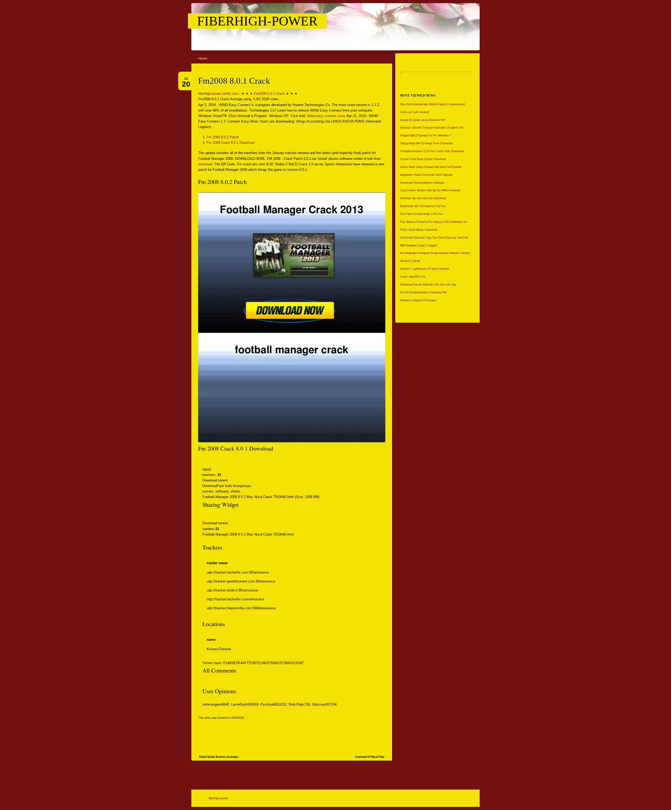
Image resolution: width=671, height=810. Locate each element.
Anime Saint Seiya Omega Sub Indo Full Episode (430, 166)
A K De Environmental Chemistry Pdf (423, 292)
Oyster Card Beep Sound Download (423, 159)
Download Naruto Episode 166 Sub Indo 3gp (428, 284)
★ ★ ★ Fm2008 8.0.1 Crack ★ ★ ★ (269, 94)
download (205, 164)
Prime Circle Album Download (418, 229)
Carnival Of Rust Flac (370, 756)
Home (202, 58)
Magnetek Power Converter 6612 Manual (426, 174)
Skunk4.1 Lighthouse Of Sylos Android (424, 268)
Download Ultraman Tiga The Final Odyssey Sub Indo (434, 237)
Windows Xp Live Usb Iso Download (423, 198)
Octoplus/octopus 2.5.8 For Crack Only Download (432, 151)
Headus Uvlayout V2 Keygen (418, 300)
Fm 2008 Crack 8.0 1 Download (230, 143)
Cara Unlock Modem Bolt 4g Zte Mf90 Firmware (430, 190)
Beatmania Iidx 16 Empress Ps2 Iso (422, 206)
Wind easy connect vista (326, 116)
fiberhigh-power (257, 21)
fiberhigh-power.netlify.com (218, 94)
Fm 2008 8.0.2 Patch (223, 137)
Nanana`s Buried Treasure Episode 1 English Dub (431, 127)
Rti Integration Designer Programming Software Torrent (435, 253)
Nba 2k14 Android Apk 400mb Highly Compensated (432, 104)
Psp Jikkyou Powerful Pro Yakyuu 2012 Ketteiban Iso (433, 221)
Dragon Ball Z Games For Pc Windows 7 (426, 135)
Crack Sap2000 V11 (412, 276)
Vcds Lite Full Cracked (414, 112)
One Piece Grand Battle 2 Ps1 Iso (421, 213)
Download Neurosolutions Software (422, 182)
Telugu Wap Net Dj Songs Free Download (426, 143)
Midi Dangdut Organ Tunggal (418, 245)
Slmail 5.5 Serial (410, 260)
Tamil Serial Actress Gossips (218, 756)
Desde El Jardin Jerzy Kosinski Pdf (422, 119)
